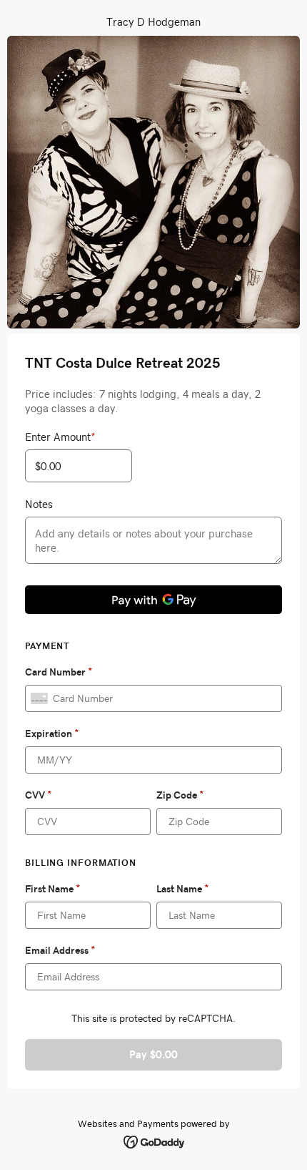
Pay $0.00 (153, 1054)
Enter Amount (60, 436)
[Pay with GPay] (153, 599)
